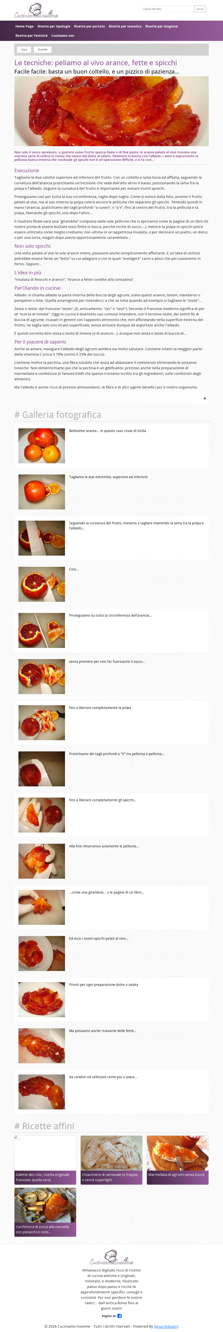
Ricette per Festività (31, 35)
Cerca (200, 9)
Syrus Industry (166, 1326)
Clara (24, 49)
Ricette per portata (89, 26)
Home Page (24, 26)
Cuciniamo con (62, 35)
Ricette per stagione (161, 26)
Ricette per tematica (125, 26)
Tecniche (42, 49)
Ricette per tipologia (53, 26)
